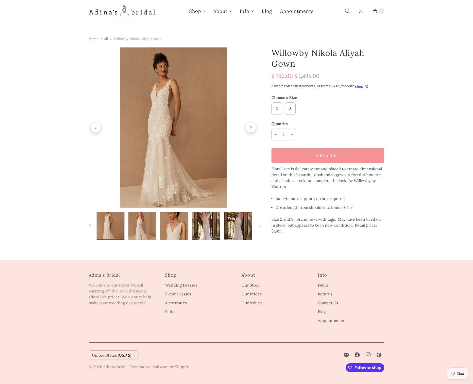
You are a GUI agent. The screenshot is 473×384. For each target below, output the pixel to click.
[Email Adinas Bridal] (346, 354)
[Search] (347, 11)
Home (94, 39)
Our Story (250, 285)
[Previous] (96, 128)
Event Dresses (178, 293)
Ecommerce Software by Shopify (159, 366)
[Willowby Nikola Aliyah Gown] (173, 127)
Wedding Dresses (181, 285)
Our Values (251, 302)
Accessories (176, 302)
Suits (169, 311)
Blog (267, 11)
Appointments (297, 11)
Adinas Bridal (115, 366)
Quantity (279, 123)
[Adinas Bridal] (122, 11)
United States (111, 355)
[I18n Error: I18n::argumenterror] (110, 226)
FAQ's (323, 285)
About (220, 11)
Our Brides (251, 293)
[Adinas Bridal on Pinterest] (378, 354)
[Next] (251, 128)
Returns (325, 293)
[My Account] (361, 11)
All (106, 39)
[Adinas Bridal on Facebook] (357, 354)
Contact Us (328, 302)
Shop (195, 11)
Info (244, 11)
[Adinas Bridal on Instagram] (368, 354)
